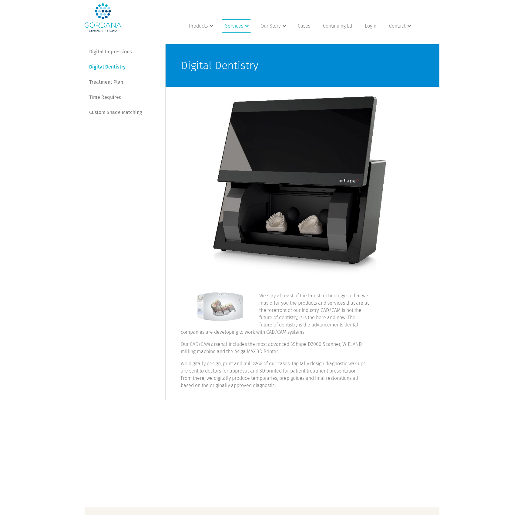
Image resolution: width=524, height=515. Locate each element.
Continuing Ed (337, 26)
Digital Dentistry (107, 67)
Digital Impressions (110, 52)
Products (198, 26)
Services (234, 26)
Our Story (270, 26)
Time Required (105, 97)
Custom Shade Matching (115, 112)
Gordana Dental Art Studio (103, 17)
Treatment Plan (106, 82)
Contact (397, 26)
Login (370, 26)
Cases (304, 26)
